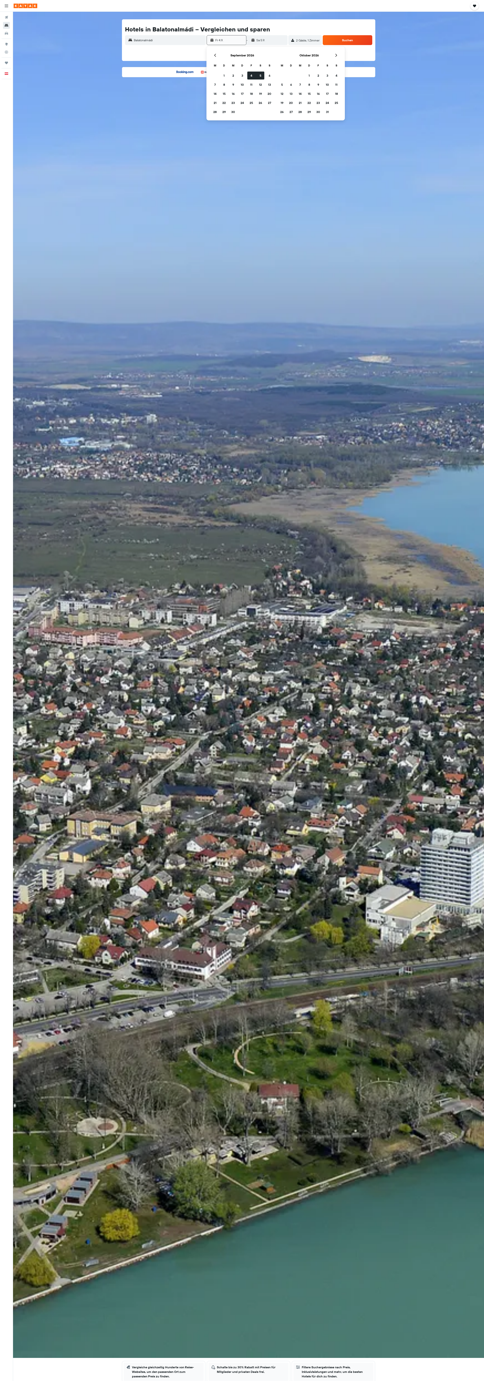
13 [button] (269, 85)
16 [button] (233, 94)
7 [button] (215, 85)
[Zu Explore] (6, 44)
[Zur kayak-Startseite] (25, 6)
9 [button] (233, 85)
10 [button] (242, 85)
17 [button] (242, 94)
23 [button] (233, 103)
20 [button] (269, 94)
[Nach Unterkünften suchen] (6, 25)
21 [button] (215, 103)
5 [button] (260, 75)
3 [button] (242, 75)
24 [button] (242, 103)
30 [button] (233, 112)
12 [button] (260, 85)
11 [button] (251, 85)
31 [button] (327, 112)
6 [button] (269, 75)
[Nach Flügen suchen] (6, 17)
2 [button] (233, 75)
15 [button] (224, 94)
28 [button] (215, 112)
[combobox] (169, 40)
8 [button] (224, 85)
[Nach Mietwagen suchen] (6, 33)
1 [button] (224, 75)
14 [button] (215, 94)
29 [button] (224, 112)
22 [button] (224, 103)
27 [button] (269, 103)
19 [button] (260, 94)
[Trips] (6, 63)
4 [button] (251, 75)
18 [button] (251, 94)
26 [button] (260, 103)
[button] (6, 6)
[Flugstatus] (6, 52)
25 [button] (251, 103)
